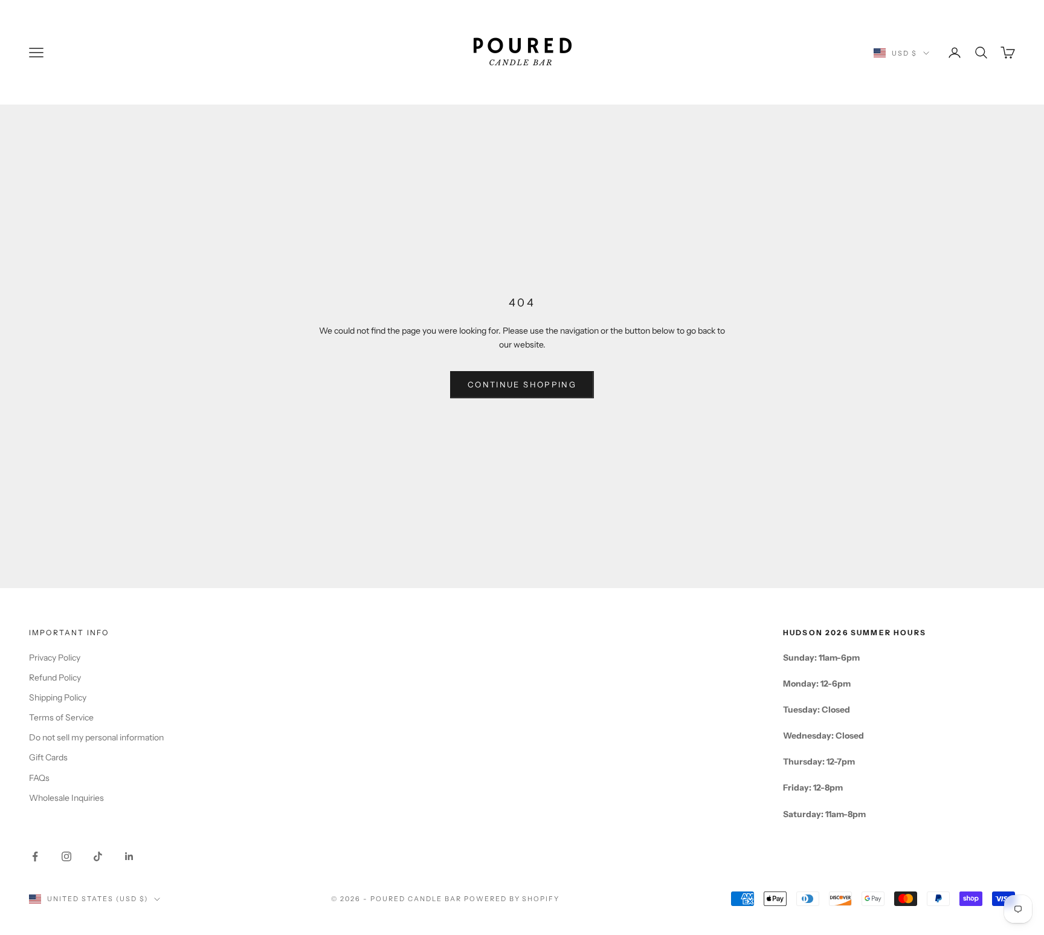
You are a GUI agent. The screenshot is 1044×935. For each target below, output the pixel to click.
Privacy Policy (54, 657)
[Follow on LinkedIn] (129, 856)
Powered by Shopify (512, 899)
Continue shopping (522, 384)
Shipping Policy (57, 697)
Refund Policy (55, 677)
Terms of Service (61, 717)
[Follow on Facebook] (35, 856)
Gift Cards (48, 757)
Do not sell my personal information (96, 737)
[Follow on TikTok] (98, 856)
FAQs (39, 777)
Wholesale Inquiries (66, 797)
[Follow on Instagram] (66, 856)
